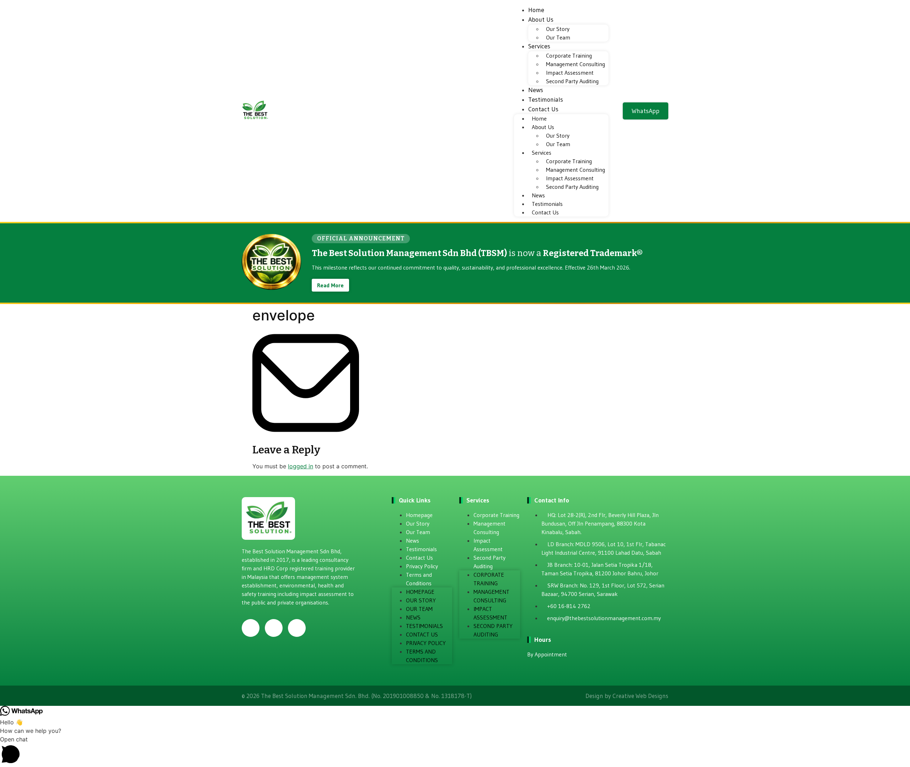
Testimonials (545, 99)
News (535, 90)
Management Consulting (575, 64)
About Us (540, 19)
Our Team (558, 37)
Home (536, 10)
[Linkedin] (297, 628)
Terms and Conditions (419, 579)
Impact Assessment (570, 72)
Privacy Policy (422, 566)
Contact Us (543, 109)
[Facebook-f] (250, 628)
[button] (455, 751)
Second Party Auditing (572, 81)
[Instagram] (274, 628)
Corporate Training (569, 55)
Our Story (557, 28)
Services (539, 46)
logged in (300, 466)
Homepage (419, 514)
